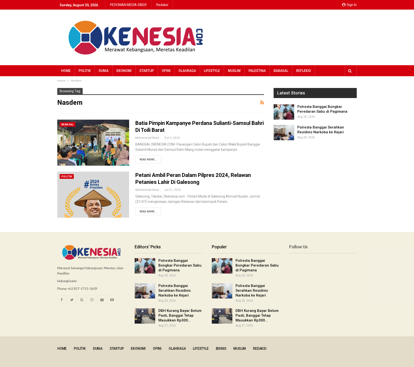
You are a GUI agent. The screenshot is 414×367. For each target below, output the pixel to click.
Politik (85, 71)
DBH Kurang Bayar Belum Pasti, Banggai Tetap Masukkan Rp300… (179, 315)
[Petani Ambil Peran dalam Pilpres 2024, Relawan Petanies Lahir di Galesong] (93, 195)
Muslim (234, 71)
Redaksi (162, 5)
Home (66, 71)
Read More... (148, 159)
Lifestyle (212, 71)
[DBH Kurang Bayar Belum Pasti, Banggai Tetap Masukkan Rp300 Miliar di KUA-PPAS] (145, 316)
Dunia (104, 71)
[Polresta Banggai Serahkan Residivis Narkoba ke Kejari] (284, 132)
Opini (166, 71)
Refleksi (303, 71)
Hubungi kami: (67, 281)
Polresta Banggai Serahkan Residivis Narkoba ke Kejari (174, 290)
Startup (146, 71)
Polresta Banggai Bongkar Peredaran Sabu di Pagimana (179, 265)
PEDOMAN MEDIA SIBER (128, 5)
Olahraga (187, 71)
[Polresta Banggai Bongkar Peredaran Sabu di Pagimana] (284, 112)
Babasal (281, 71)
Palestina (257, 71)
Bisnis (221, 348)
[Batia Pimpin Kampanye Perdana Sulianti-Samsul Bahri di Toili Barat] (93, 143)
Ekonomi (124, 71)
